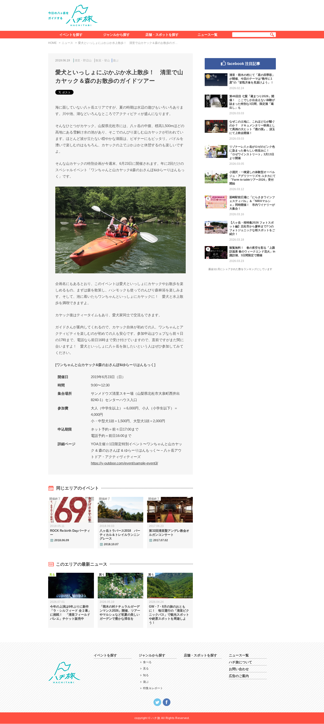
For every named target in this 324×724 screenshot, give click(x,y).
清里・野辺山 (83, 60)
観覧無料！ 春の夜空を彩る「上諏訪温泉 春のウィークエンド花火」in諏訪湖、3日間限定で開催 (252, 251)
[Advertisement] (190, 14)
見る (146, 668)
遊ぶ (116, 60)
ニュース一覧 (208, 35)
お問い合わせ (239, 669)
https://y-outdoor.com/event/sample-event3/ (124, 463)
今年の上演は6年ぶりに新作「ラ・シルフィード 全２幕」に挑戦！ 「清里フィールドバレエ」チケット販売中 (70, 612)
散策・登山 (103, 60)
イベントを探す (71, 35)
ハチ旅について (240, 662)
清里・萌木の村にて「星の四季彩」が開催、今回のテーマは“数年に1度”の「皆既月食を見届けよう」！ (252, 78)
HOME (52, 43)
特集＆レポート (153, 688)
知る (146, 675)
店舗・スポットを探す (162, 35)
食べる (147, 662)
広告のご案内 (239, 676)
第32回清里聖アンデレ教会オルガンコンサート (169, 532)
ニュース (67, 43)
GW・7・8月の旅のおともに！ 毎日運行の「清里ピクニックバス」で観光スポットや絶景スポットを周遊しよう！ (169, 614)
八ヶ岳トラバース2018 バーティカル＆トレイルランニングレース (120, 535)
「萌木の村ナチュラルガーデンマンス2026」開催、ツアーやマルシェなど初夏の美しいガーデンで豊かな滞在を (120, 612)
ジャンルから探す (116, 35)
